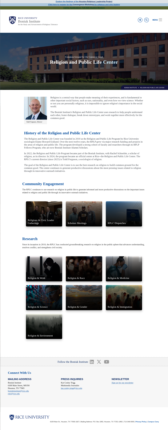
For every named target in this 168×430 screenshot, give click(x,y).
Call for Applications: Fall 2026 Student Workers (84, 8)
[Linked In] (92, 362)
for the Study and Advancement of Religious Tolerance (38, 24)
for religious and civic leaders (107, 5)
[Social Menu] (140, 20)
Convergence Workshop (83, 5)
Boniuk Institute (29, 21)
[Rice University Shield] (12, 20)
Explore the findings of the (84, 2)
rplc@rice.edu (14, 394)
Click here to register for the (60, 5)
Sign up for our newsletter (122, 383)
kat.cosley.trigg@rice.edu (71, 388)
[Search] (146, 20)
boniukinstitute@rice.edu (18, 391)
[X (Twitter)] (98, 362)
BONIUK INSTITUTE (130, 88)
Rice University (27, 18)
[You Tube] (106, 362)
